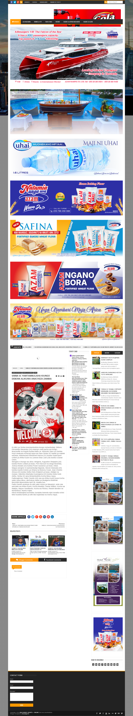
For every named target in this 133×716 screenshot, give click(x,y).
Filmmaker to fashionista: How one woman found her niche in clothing (79, 432)
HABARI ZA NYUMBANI (28, 372)
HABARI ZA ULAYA (88, 22)
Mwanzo (27, 2)
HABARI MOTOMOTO (16, 372)
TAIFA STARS (48, 22)
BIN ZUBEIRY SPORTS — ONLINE (29, 712)
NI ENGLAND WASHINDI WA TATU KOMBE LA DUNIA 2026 (103, 347)
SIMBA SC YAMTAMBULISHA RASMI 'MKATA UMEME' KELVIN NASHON (64, 347)
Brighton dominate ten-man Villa (83, 398)
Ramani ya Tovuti (55, 2)
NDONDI (58, 22)
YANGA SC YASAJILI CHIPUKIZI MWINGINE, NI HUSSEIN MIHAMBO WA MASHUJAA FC (111, 391)
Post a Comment (18, 571)
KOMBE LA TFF (38, 22)
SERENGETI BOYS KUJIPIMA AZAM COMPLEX (110, 359)
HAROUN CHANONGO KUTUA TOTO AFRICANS (111, 373)
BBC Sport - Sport (77, 395)
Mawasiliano (43, 2)
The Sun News (76, 377)
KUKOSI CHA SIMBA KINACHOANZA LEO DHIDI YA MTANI (111, 408)
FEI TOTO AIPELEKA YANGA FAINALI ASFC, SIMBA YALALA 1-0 (111, 441)
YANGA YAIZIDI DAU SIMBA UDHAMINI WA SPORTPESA (78, 442)
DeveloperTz (25, 714)
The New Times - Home (78, 429)
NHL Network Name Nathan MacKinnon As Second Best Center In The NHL (79, 363)
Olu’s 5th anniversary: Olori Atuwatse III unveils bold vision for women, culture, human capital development (79, 380)
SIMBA (21, 368)
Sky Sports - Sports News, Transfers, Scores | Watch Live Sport (79, 449)
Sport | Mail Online (77, 410)
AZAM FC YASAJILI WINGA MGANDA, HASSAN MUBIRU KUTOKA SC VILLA (110, 458)
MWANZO (16, 22)
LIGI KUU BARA (27, 22)
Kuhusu (35, 2)
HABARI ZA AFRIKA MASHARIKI (71, 22)
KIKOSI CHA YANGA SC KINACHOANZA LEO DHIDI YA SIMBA (111, 424)
